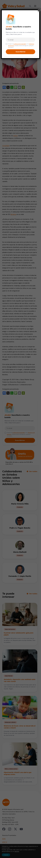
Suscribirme (20, 52)
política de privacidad (20, 44)
